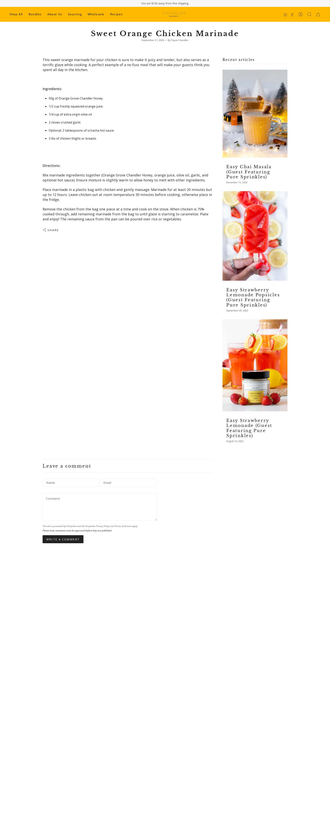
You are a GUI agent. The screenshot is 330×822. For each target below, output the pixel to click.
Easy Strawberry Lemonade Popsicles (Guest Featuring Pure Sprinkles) (253, 297)
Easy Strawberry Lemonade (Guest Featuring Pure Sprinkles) (249, 428)
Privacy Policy (103, 526)
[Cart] (318, 14)
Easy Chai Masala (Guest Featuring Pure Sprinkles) (249, 171)
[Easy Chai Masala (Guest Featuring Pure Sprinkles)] (254, 114)
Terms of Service (123, 526)
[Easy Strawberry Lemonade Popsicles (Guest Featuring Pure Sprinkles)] (254, 236)
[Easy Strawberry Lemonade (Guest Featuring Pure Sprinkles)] (254, 365)
